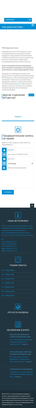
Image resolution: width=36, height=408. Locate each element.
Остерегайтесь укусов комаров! (21, 369)
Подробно (25, 344)
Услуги (8, 80)
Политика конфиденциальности (24, 402)
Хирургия (18, 116)
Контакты (17, 84)
